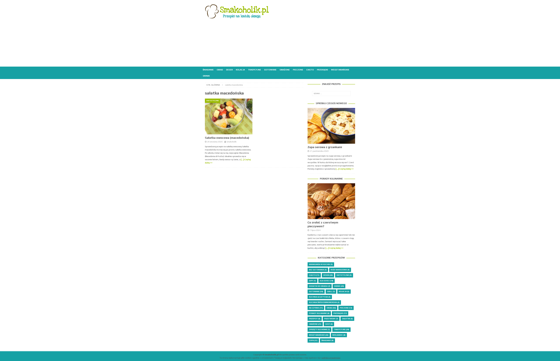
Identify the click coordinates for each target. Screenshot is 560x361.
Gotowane (270, 69)
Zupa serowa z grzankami (325, 147)
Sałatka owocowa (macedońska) (227, 137)
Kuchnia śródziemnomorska (324, 302)
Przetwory (331, 319)
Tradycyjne (254, 69)
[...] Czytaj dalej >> (345, 169)
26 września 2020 (215, 142)
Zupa (313, 340)
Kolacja (240, 69)
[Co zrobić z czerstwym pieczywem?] (331, 201)
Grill (331, 291)
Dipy (312, 281)
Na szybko (316, 308)
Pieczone (298, 69)
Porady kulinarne (331, 178)
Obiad (220, 69)
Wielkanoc (338, 335)
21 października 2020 (319, 151)
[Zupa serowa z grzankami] (331, 126)
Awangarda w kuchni (321, 264)
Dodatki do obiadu (319, 286)
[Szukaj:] (331, 93)
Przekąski (322, 69)
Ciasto (310, 69)
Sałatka (347, 319)
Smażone (285, 69)
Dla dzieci (326, 281)
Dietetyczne (344, 275)
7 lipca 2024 (315, 230)
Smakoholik (231, 142)
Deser (229, 69)
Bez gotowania (318, 270)
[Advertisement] (280, 44)
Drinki (206, 76)
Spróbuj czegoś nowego (331, 103)
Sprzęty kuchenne (319, 329)
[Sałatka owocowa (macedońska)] (229, 116)
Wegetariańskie (340, 69)
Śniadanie (208, 69)
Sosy (329, 324)
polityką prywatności (331, 358)
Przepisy (314, 319)
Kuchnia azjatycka (319, 297)
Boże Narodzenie (340, 270)
